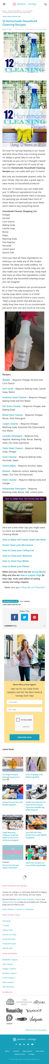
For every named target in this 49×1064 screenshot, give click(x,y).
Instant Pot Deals (9, 934)
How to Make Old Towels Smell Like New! (24, 539)
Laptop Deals (7, 930)
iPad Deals (6, 921)
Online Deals (21, 899)
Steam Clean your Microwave (17, 545)
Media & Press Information (36, 1030)
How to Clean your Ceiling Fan (18, 550)
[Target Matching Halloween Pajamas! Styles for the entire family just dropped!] (12, 822)
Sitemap (31, 1054)
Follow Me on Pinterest (32, 587)
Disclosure (40, 1051)
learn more (43, 29)
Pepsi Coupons (8, 982)
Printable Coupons (34, 899)
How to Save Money (14, 11)
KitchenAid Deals (8, 939)
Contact (16, 1051)
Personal (5, 862)
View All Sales (7, 948)
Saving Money (39, 571)
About (7, 1051)
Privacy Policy (20, 1054)
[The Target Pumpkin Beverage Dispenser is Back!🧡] (12, 764)
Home (4, 11)
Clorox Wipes (9, 465)
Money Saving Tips (9, 902)
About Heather (8, 909)
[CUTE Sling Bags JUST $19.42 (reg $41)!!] (36, 764)
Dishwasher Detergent (14, 488)
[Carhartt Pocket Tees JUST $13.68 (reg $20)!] (12, 791)
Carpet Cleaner (10, 423)
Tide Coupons (7, 964)
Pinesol (6, 471)
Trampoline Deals (9, 943)
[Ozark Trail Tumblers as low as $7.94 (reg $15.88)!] (36, 852)
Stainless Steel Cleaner (14, 397)
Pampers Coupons (9, 973)
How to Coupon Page (30, 575)
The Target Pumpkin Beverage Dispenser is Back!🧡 (11, 777)
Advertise (30, 909)
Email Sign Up (27, 1051)
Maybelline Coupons (10, 959)
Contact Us (20, 909)
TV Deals (5, 925)
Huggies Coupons (9, 969)
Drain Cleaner (9, 479)
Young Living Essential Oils (11, 16)
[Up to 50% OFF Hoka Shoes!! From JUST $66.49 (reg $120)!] (36, 822)
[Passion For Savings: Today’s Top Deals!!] (12, 852)
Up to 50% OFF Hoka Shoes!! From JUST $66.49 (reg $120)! (36, 835)
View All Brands (8, 987)
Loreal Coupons (8, 978)
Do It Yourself (27, 11)
